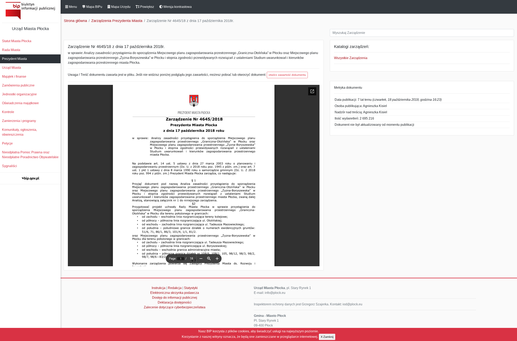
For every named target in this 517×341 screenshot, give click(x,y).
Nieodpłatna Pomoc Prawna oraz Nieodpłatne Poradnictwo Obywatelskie (30, 155)
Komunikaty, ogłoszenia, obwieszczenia (19, 132)
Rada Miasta (11, 50)
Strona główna (75, 21)
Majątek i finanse (14, 76)
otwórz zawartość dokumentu (287, 74)
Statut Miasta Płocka (16, 41)
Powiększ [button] (146, 6)
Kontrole (8, 112)
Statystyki (191, 288)
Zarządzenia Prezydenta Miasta (116, 21)
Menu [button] (72, 6)
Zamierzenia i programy (19, 121)
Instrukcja (158, 288)
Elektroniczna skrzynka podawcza (174, 292)
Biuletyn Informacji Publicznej (30, 11)
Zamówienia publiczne (18, 85)
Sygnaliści (9, 166)
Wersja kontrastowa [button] (177, 6)
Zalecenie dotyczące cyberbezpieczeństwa (174, 307)
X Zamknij (327, 336)
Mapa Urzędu (120, 6)
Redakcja (175, 288)
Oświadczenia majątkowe (20, 103)
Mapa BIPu (93, 6)
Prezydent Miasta (14, 58)
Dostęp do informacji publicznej (174, 297)
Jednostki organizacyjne (19, 94)
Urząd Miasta (11, 67)
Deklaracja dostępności (174, 302)
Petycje (7, 143)
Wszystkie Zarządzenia (350, 58)
